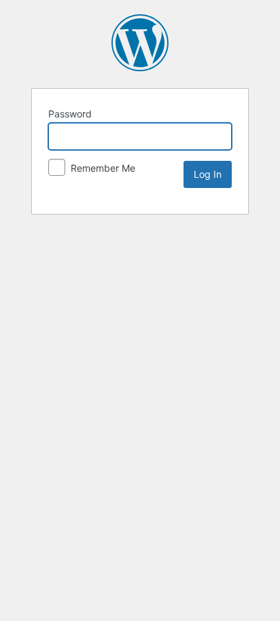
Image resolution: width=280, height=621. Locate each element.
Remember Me (101, 168)
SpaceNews (140, 42)
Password (70, 113)
